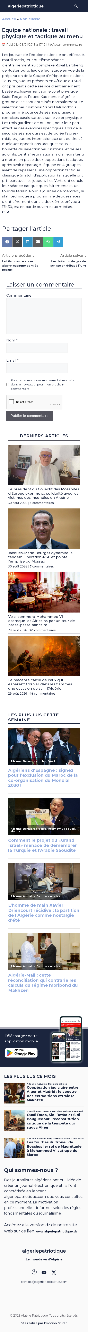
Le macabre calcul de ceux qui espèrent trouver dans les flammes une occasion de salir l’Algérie (40, 684)
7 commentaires (42, 566)
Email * (12, 360)
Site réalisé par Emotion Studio (44, 1323)
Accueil (9, 19)
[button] (76, 6)
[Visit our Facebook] (34, 1272)
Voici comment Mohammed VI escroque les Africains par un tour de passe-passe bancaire (41, 621)
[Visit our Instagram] (44, 1272)
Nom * (12, 340)
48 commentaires (42, 693)
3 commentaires (42, 503)
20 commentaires (42, 630)
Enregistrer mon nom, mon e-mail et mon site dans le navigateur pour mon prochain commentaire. (42, 384)
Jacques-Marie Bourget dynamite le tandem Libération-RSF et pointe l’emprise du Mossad (40, 557)
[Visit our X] (54, 1272)
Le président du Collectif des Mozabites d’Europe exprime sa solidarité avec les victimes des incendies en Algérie (43, 493)
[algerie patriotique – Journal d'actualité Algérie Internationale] (26, 6)
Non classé (30, 19)
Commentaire (19, 295)
